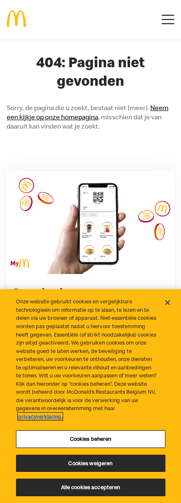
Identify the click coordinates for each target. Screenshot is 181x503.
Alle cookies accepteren (90, 487)
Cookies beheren (91, 438)
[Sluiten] (167, 302)
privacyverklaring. (40, 416)
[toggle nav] (168, 19)
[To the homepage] (17, 19)
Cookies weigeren (90, 463)
